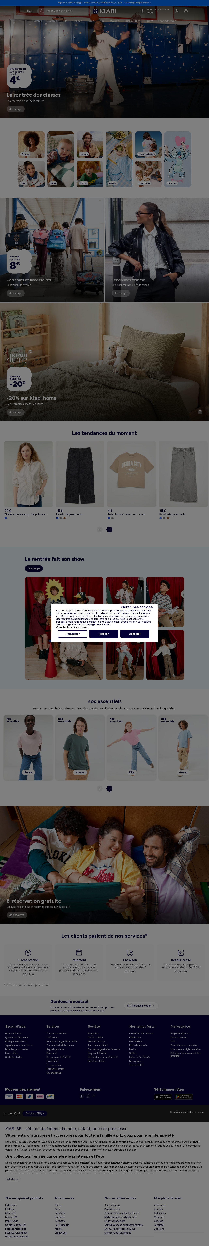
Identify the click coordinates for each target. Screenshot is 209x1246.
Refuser (104, 633)
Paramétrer (73, 633)
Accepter (134, 633)
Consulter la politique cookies (72, 627)
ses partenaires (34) (76, 610)
